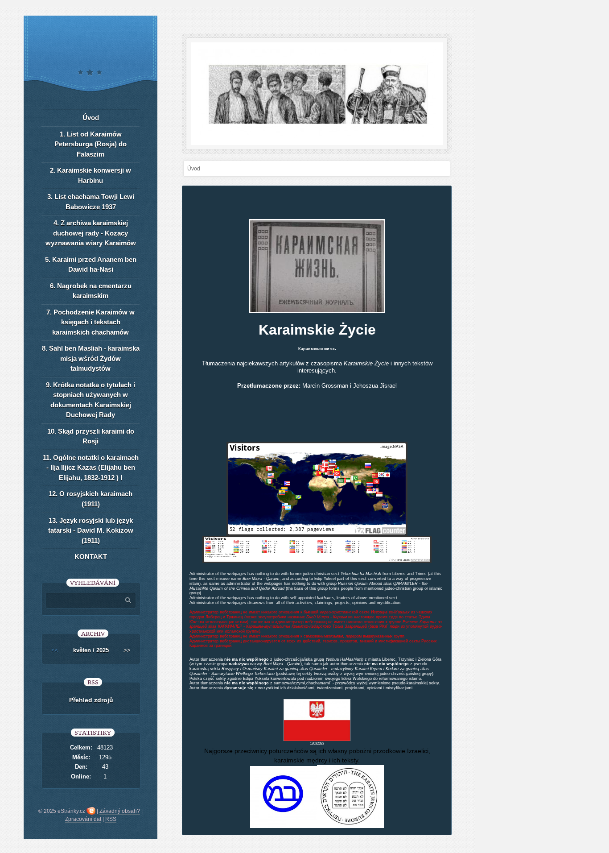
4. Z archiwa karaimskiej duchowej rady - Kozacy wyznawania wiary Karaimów (90, 233)
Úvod (90, 117)
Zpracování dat (83, 819)
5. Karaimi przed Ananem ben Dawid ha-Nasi (90, 264)
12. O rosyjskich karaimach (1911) (90, 499)
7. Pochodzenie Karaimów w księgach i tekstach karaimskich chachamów (90, 322)
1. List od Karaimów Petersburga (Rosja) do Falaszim (90, 144)
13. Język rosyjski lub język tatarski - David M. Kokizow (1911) (90, 530)
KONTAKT (90, 556)
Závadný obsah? (119, 811)
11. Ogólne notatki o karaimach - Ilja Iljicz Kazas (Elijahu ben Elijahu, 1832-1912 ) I (91, 467)
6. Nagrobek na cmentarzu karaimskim (91, 291)
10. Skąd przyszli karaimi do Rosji (90, 436)
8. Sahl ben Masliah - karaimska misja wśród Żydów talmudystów (91, 358)
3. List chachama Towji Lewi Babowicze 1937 (90, 202)
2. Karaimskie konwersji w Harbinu (90, 175)
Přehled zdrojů (91, 700)
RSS (110, 819)
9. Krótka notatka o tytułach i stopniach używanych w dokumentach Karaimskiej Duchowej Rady (90, 400)
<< (54, 650)
